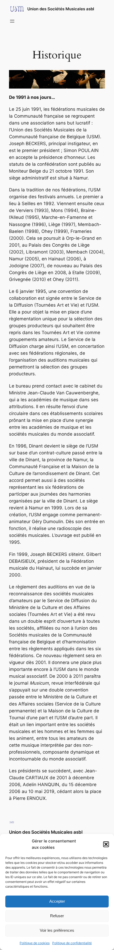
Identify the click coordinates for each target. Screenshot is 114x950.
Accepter (57, 901)
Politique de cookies (35, 943)
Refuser (57, 916)
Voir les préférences (57, 930)
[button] (106, 844)
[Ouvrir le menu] (12, 21)
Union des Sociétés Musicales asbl (60, 9)
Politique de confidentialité (72, 943)
